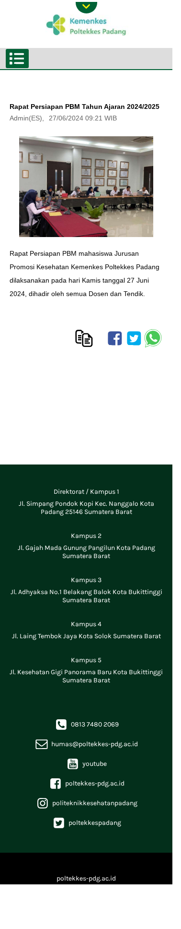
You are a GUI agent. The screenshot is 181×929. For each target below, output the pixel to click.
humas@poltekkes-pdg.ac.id (86, 744)
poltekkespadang (86, 823)
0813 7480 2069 (86, 724)
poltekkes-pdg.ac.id (86, 783)
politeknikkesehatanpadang (86, 803)
